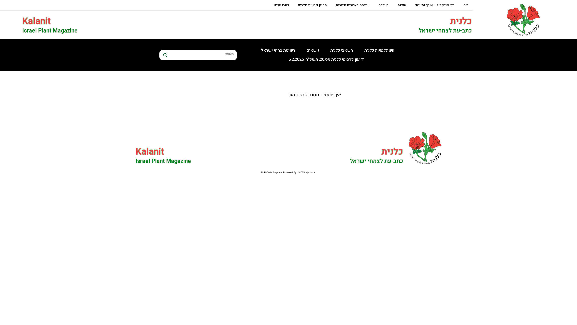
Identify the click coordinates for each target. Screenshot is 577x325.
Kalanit (36, 21)
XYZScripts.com (307, 172)
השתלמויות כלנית (379, 50)
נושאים (312, 50)
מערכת (383, 5)
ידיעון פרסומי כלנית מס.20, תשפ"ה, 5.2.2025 (326, 59)
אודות (402, 5)
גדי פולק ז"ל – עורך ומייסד (434, 5)
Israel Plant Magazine (50, 31)
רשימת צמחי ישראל (278, 50)
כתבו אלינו (281, 5)
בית (466, 5)
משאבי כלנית (341, 50)
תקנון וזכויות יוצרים (312, 5)
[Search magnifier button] (164, 55)
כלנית (461, 21)
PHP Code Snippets (271, 172)
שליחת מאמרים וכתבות (352, 5)
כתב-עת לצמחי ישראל (445, 31)
